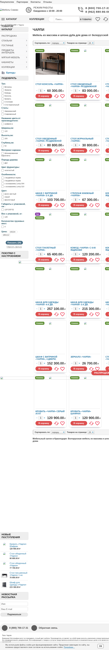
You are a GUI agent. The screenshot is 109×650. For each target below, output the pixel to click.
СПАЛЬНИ (7, 40)
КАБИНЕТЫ (7, 62)
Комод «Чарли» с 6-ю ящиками (83, 249)
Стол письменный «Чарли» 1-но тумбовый (18, 575)
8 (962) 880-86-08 (96, 11)
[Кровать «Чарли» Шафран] (4, 546)
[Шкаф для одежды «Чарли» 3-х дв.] (4, 585)
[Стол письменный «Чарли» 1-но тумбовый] (4, 575)
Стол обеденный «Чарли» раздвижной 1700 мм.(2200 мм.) (84, 86)
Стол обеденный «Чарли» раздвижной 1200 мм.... (18, 557)
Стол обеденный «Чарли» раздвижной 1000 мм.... (18, 566)
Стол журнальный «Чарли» (82, 139)
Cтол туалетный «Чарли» (45, 249)
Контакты (36, 2)
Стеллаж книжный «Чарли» (82, 194)
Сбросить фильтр (14, 247)
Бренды (10, 72)
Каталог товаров (9, 20)
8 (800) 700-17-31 (96, 8)
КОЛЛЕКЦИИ (8, 67)
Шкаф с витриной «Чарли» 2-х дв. (46, 194)
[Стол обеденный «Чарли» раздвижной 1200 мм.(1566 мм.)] (4, 556)
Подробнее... (69, 647)
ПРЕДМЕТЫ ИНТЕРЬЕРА (8, 51)
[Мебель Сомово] (11, 10)
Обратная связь (48, 628)
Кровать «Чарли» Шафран (18, 545)
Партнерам (22, 2)
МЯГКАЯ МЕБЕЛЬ (11, 57)
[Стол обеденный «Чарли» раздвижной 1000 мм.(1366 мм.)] (4, 566)
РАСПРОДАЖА (9, 36)
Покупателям (7, 2)
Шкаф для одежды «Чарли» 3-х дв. (18, 584)
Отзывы (47, 2)
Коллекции (36, 19)
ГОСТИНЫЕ (7, 45)
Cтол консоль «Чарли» (49, 84)
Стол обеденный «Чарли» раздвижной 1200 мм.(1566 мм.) (48, 140)
